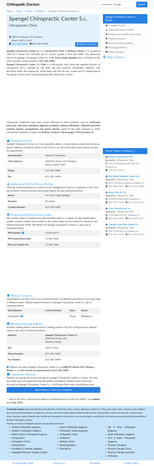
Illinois (29, 11)
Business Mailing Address (121, 43)
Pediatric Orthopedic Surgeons (26, 431)
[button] (23, 233)
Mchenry (40, 11)
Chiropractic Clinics (21, 441)
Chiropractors (18, 438)
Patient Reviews (116, 52)
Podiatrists (65, 438)
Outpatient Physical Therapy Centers (29, 452)
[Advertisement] (53, 98)
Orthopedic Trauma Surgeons (74, 431)
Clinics (19, 11)
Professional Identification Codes (124, 34)
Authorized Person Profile (121, 30)
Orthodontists (18, 445)
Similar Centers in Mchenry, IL (120, 151)
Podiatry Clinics (67, 441)
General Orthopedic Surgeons (26, 427)
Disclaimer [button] (95, 463)
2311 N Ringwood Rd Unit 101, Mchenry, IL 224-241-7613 (122, 163)
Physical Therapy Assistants (121, 452)
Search (141, 4)
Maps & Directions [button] (88, 44)
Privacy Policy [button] (131, 463)
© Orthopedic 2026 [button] (22, 463)
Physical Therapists (117, 445)
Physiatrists (65, 449)
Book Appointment (117, 48)
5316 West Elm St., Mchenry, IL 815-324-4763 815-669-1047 (124, 213)
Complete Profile (116, 25)
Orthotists (113, 456)
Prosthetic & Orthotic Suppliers (26, 449)
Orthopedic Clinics (69, 434)
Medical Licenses (116, 39)
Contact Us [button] (59, 463)
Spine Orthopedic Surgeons (121, 434)
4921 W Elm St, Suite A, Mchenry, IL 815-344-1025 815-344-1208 (124, 181)
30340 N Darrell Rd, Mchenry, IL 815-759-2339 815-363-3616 (124, 197)
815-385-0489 (20, 44)
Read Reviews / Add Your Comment (53, 390)
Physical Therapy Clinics (120, 449)
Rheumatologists (68, 445)
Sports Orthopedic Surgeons (73, 427)
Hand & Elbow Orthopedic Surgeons (29, 434)
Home (10, 11)
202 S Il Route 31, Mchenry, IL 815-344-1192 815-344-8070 (124, 229)
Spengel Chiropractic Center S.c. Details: (121, 19)
